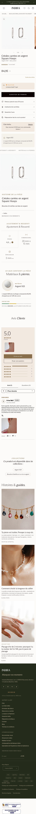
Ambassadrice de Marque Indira (11, 743)
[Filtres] (3, 391)
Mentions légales (6, 793)
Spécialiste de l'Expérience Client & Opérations (15, 746)
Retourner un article (8, 711)
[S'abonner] (22, 756)
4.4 (9, 242)
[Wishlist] (24, 8)
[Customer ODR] (11, 811)
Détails (30, 124)
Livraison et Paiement (8, 713)
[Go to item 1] (9, 347)
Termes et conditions (8, 727)
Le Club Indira (6, 706)
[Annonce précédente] (2, 2)
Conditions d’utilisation (8, 789)
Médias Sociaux (6, 740)
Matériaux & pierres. (27, 150)
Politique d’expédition (22, 789)
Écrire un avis (18, 356)
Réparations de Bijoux (8, 719)
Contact (4, 721)
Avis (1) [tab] (9, 385)
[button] (4, 8)
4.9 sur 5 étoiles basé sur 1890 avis (11, 695)
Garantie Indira (6, 716)
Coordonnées (16, 793)
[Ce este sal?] (11, 805)
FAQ (3, 703)
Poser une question (18, 361)
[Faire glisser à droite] (22, 52)
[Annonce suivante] (34, 2)
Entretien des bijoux (8, 708)
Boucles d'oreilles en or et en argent (20, 13)
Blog (3, 724)
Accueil (4, 13)
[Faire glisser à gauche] (14, 52)
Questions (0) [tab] (26, 385)
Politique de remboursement (9, 785)
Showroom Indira (7, 738)
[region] (18, 293)
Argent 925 (18, 470)
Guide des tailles (30, 77)
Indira (8, 783)
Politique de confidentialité (26, 785)
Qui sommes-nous (7, 735)
